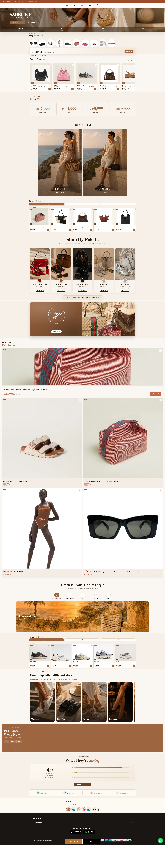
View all (130, 60)
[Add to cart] (48, 230)
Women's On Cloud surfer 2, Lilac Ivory (101, 662)
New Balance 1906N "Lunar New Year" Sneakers (81, 662)
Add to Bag (155, 393)
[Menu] (67, 5)
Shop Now (82, 747)
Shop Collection (17, 22)
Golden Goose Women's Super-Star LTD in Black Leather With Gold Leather (38, 662)
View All (161, 346)
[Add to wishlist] (49, 209)
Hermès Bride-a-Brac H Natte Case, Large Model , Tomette (38, 227)
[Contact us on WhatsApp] (160, 840)
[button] (50, 65)
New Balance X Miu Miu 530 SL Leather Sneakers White (124, 662)
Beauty (79, 5)
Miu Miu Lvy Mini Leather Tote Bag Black (123, 227)
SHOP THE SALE (74, 841)
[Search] (93, 5)
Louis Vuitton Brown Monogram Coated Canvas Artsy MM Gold (82, 227)
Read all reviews (81, 784)
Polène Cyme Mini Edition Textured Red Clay (102, 227)
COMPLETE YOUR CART (91, 841)
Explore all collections (90, 297)
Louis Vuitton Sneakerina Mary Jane (57, 662)
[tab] (46, 204)
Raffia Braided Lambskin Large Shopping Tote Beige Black (60, 227)
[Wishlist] (80, 400)
